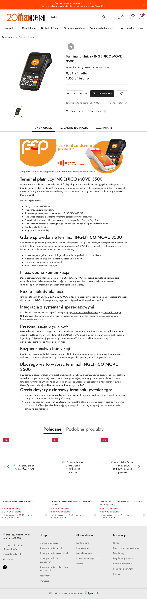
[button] (10, 28)
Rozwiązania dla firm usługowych (50, 560)
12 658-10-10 (9, 559)
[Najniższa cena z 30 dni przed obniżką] (45, 515)
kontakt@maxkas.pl (12, 554)
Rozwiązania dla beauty (51, 548)
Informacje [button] (119, 535)
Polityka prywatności (123, 563)
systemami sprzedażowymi (84, 312)
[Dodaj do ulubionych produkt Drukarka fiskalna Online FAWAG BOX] (44, 440)
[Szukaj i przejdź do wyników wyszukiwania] (104, 17)
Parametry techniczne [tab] (74, 128)
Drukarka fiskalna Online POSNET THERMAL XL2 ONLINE (72, 503)
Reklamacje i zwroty (123, 568)
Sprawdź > (100, 6)
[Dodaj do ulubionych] (121, 93)
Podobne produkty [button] (85, 429)
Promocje (44, 580)
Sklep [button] (43, 535)
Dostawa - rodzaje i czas (88, 558)
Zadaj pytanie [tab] (104, 128)
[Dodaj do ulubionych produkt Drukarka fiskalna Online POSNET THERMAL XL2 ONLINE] (93, 440)
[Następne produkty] (139, 466)
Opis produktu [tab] (44, 128)
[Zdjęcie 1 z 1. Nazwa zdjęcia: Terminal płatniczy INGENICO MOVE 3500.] (18, 111)
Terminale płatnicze (49, 543)
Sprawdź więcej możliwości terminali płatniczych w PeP (55, 385)
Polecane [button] (52, 429)
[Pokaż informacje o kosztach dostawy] (105, 111)
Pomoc (79, 563)
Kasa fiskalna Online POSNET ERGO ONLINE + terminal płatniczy (121, 503)
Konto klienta (82, 543)
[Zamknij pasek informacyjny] (144, 4)
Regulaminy (118, 553)
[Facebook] (5, 567)
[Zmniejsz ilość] (68, 94)
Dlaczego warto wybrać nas (126, 548)
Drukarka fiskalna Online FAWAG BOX (19, 501)
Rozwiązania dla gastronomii (54, 553)
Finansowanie (83, 548)
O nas (116, 543)
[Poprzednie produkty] (8, 466)
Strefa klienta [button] (84, 535)
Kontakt (116, 574)
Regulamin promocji (123, 558)
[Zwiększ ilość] (81, 94)
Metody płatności (84, 553)
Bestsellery (45, 575)
